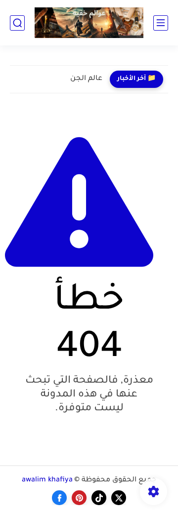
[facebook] (59, 497)
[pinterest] (79, 497)
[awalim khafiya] (89, 22)
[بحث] (17, 23)
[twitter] (118, 497)
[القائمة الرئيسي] (160, 23)
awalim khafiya (47, 480)
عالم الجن (86, 79)
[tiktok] (98, 497)
